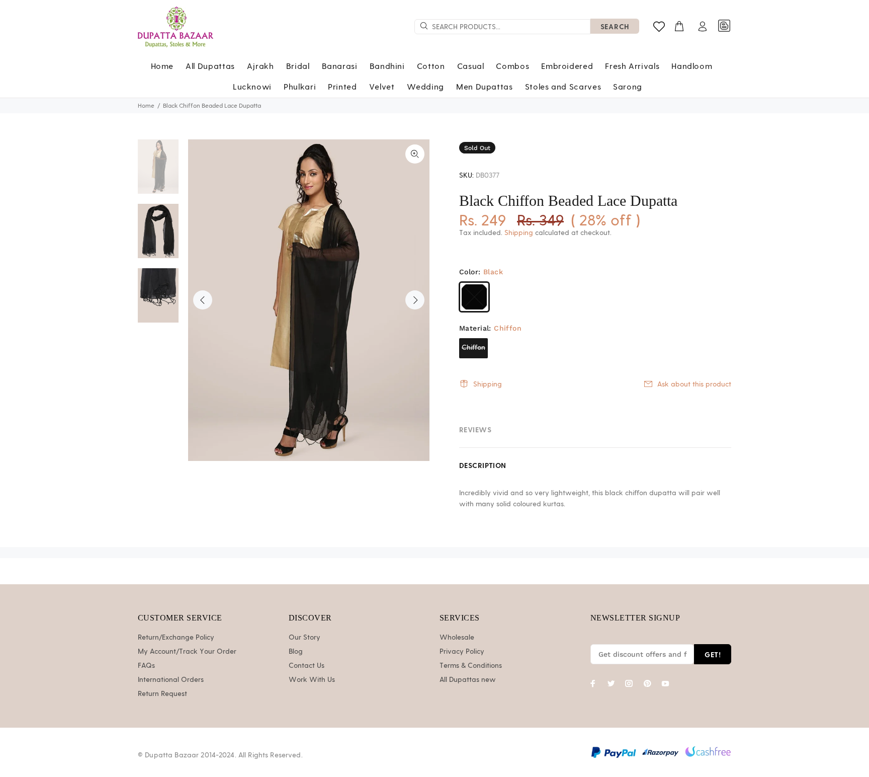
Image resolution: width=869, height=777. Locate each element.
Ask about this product (694, 384)
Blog (296, 651)
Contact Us (306, 665)
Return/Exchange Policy (176, 637)
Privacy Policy (462, 651)
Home (146, 106)
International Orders (171, 679)
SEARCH (614, 26)
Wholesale (457, 637)
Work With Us (312, 679)
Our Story (304, 637)
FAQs (146, 665)
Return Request (162, 693)
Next (414, 299)
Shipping (518, 233)
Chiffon (473, 347)
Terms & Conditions (471, 665)
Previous (202, 299)
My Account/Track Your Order (187, 651)
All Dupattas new (468, 679)
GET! (713, 654)
